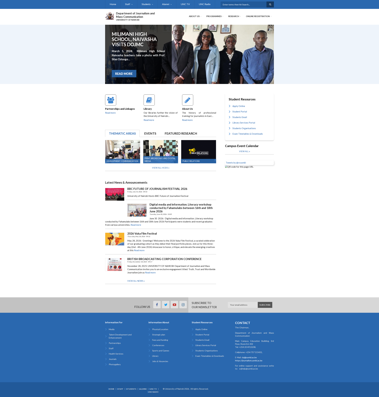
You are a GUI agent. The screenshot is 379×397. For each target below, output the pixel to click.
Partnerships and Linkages (120, 108)
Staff (127, 4)
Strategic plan (158, 334)
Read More (124, 73)
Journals (113, 359)
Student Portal (239, 111)
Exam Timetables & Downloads (247, 133)
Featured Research (181, 133)
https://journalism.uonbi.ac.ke (248, 360)
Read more (110, 112)
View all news (135, 281)
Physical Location (160, 329)
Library (148, 108)
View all (244, 151)
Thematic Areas (122, 133)
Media (111, 329)
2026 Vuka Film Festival (142, 233)
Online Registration (258, 16)
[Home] (109, 15)
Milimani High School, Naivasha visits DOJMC (134, 39)
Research (233, 16)
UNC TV (185, 4)
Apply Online (238, 106)
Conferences (158, 345)
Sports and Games (160, 350)
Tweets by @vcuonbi (236, 162)
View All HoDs (160, 167)
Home (113, 4)
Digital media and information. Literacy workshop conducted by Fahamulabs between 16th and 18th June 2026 (181, 208)
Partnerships (115, 343)
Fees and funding (160, 340)
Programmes (213, 16)
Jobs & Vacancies (160, 361)
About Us (194, 16)
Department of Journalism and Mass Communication (135, 15)
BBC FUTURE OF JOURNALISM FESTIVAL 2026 (157, 188)
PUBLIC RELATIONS (191, 161)
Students (146, 4)
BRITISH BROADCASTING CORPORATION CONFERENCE (164, 259)
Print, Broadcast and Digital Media (160, 159)
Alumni (165, 4)
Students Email (239, 117)
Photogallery (115, 364)
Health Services (116, 353)
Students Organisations (244, 128)
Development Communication (122, 161)
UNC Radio (205, 4)
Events (150, 133)
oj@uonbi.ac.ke (250, 357)
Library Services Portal (243, 122)
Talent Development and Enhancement (120, 336)
